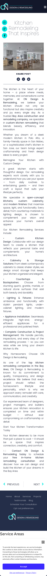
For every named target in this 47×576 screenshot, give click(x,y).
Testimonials (20, 500)
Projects (37, 496)
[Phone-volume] (4, 29)
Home (9, 496)
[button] (43, 542)
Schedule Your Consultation (23, 504)
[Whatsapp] (4, 22)
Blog (31, 500)
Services (27, 496)
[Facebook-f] (4, 35)
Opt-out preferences (17, 573)
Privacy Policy (31, 573)
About (17, 496)
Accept (23, 566)
